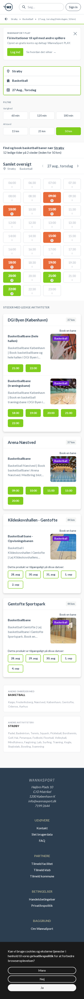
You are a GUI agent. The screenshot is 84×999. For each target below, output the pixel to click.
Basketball (27, 19)
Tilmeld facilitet (42, 863)
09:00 (15, 490)
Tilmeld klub (42, 870)
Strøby (14, 19)
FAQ (42, 840)
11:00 (50, 490)
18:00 (15, 413)
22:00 (33, 368)
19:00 (33, 413)
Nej (42, 979)
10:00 (33, 490)
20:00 (50, 413)
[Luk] (75, 34)
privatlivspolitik (42, 956)
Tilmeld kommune (42, 876)
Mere (42, 970)
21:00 (15, 368)
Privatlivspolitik (42, 905)
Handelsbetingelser (42, 899)
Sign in (73, 7)
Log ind (15, 52)
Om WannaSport (42, 928)
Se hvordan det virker (41, 52)
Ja (42, 987)
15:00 (68, 490)
